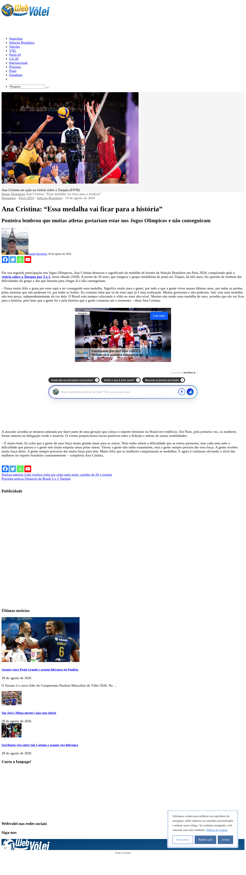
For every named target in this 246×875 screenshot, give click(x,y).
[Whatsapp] (20, 259)
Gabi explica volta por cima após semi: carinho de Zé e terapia (57, 474)
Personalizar (182, 839)
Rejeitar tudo (206, 839)
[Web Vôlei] (26, 15)
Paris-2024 (26, 198)
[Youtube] (27, 259)
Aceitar (225, 839)
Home (6, 194)
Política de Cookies (216, 830)
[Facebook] (5, 259)
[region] (202, 829)
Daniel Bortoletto (37, 253)
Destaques (18, 194)
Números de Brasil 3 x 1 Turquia (36, 479)
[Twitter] (12, 259)
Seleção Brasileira (49, 198)
